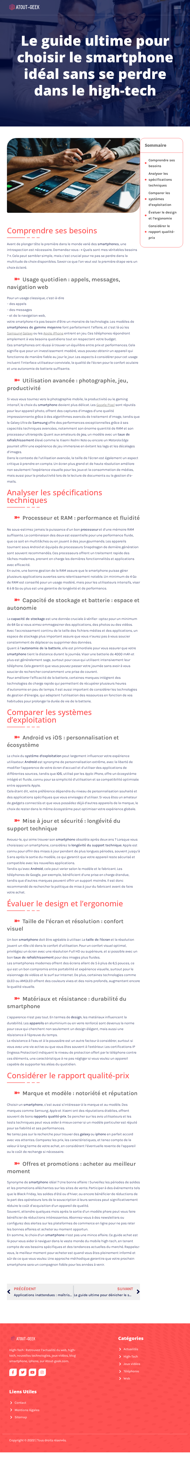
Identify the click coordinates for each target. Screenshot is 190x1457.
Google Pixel (105, 405)
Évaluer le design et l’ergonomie (163, 215)
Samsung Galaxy (20, 333)
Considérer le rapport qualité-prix (162, 232)
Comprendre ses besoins (162, 163)
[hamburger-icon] (177, 7)
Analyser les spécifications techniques (160, 179)
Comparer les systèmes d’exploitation (160, 199)
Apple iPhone (53, 333)
